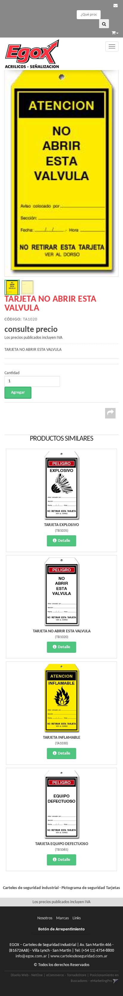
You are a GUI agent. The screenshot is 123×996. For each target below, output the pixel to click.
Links (77, 918)
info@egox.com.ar (31, 956)
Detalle (64, 541)
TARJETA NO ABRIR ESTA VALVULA (61, 631)
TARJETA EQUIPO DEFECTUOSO (61, 844)
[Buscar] (104, 23)
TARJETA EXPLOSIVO (61, 525)
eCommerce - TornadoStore (66, 975)
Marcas (62, 918)
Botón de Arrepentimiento (61, 929)
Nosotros (44, 918)
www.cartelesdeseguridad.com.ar (78, 956)
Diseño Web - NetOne (27, 975)
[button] (116, 5)
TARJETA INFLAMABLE (61, 737)
